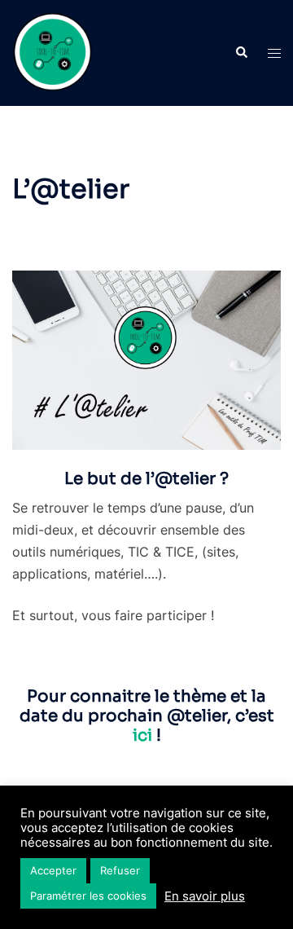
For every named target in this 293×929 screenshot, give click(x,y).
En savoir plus (204, 896)
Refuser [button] (120, 870)
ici (142, 735)
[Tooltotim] (53, 51)
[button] (240, 52)
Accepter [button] (53, 870)
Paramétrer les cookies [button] (88, 895)
